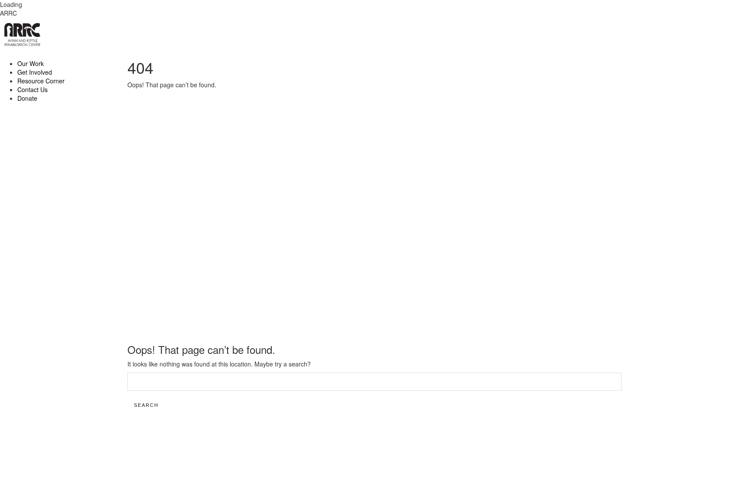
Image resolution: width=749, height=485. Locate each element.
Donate (27, 98)
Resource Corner (41, 80)
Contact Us (32, 89)
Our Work (30, 63)
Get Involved (34, 72)
